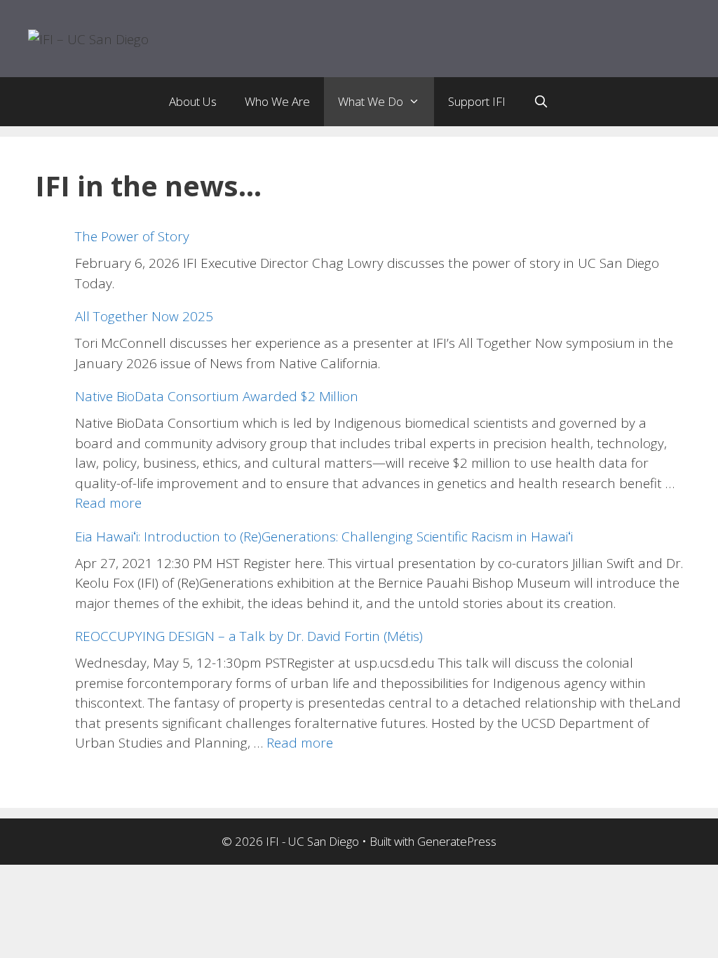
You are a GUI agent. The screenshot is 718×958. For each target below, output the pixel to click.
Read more (108, 503)
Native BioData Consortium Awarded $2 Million (216, 396)
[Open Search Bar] (541, 101)
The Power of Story (132, 236)
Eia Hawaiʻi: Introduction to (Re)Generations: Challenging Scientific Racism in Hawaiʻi (324, 536)
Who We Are (277, 101)
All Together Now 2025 (144, 316)
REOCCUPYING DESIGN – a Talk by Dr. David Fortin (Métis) (249, 636)
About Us (193, 101)
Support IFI (477, 101)
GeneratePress (456, 841)
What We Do (370, 101)
